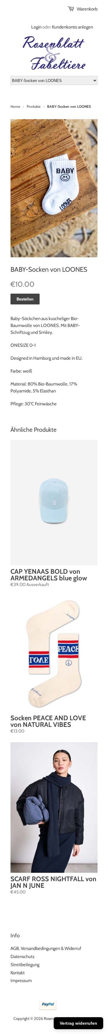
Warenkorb (87, 9)
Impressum (21, 980)
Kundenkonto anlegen (72, 27)
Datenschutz (22, 956)
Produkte (33, 106)
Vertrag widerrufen (78, 1023)
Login (36, 27)
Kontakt (17, 972)
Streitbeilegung (24, 964)
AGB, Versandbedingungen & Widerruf (45, 948)
